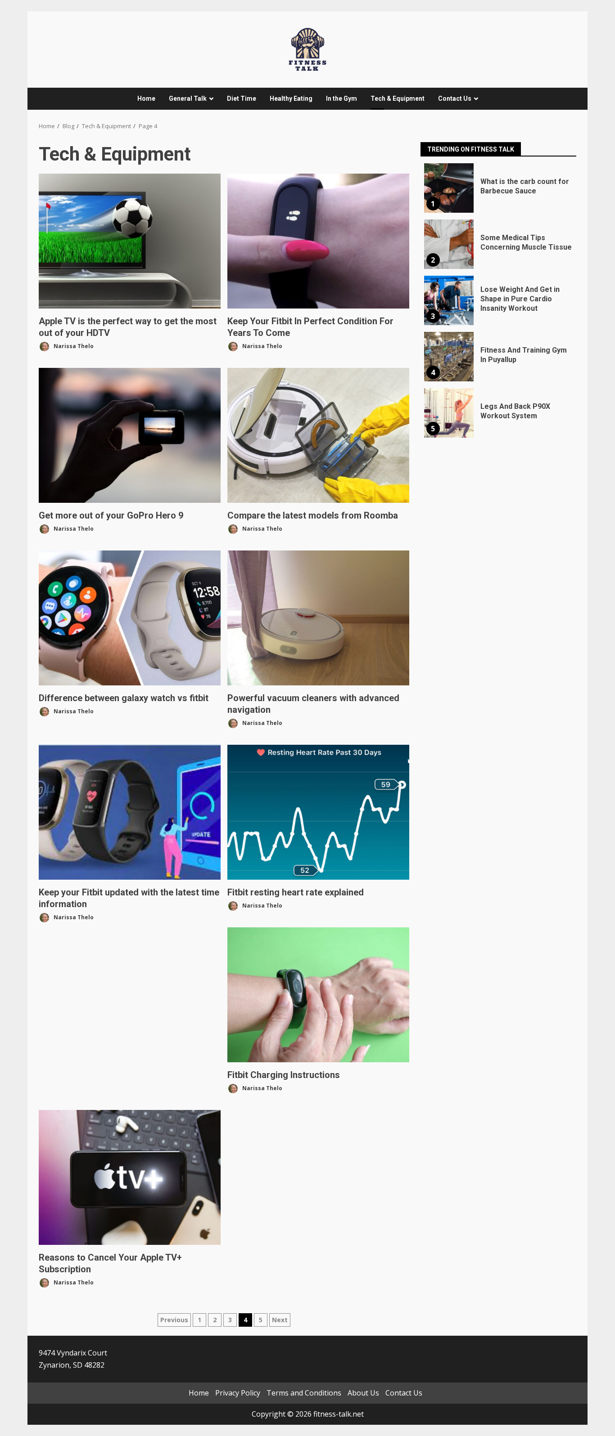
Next (280, 1319)
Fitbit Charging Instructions (318, 994)
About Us (363, 1393)
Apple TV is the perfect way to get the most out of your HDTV (130, 241)
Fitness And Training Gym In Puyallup (449, 356)
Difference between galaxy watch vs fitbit (130, 617)
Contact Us (454, 98)
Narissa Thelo (73, 345)
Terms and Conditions (304, 1393)
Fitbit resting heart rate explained (318, 812)
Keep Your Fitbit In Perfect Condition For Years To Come (318, 241)
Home (146, 98)
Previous (174, 1319)
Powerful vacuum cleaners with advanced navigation (318, 617)
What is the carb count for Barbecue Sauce (449, 188)
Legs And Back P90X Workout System (449, 413)
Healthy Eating (291, 98)
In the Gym (341, 98)
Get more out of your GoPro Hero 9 (130, 435)
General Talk (188, 98)
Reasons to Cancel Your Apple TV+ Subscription (130, 1177)
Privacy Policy (237, 1393)
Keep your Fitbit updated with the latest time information (130, 812)
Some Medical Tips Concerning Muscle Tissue (449, 244)
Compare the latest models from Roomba (318, 435)
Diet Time (241, 98)
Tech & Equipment (398, 98)
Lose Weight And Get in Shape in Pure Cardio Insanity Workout (449, 300)
